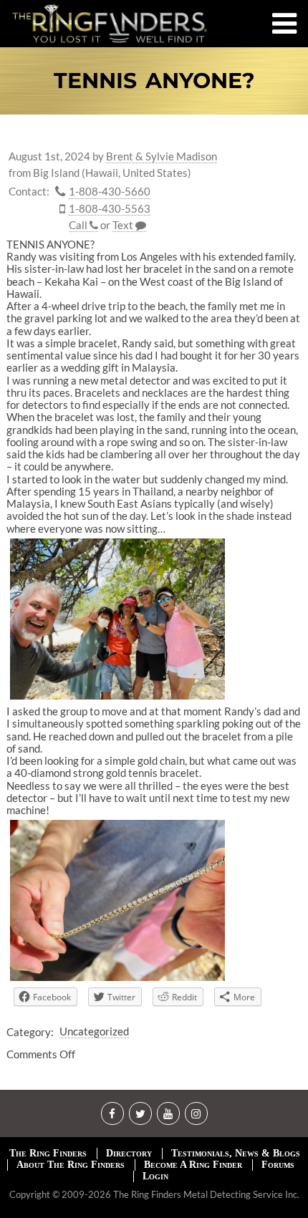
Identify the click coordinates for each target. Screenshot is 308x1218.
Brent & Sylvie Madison (161, 156)
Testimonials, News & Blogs (235, 1153)
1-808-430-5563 (109, 209)
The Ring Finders (48, 1153)
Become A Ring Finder (193, 1164)
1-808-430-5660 (109, 191)
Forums (277, 1164)
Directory (129, 1153)
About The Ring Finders (70, 1164)
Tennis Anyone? (154, 80)
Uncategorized (94, 1031)
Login (155, 1176)
